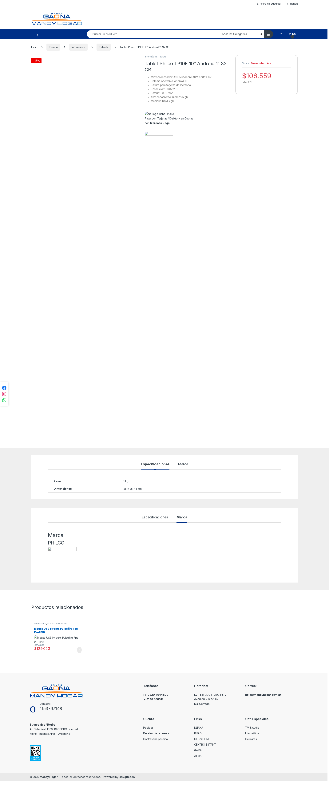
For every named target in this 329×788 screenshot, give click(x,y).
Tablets (103, 47)
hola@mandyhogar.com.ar (263, 694)
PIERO (198, 733)
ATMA (197, 755)
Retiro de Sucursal (270, 3)
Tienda (294, 3)
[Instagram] (4, 394)
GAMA (198, 750)
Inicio (34, 47)
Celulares (251, 739)
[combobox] (152, 34)
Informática (78, 47)
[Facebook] (4, 388)
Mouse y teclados (57, 623)
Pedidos (148, 727)
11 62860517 (155, 699)
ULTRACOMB (202, 739)
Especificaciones (155, 464)
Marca (183, 464)
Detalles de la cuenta (156, 733)
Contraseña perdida (155, 739)
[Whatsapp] (4, 400)
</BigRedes (127, 776)
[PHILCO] (159, 274)
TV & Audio (252, 727)
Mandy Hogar (48, 776)
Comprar (76, 650)
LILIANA (198, 727)
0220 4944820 (158, 694)
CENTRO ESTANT (205, 744)
